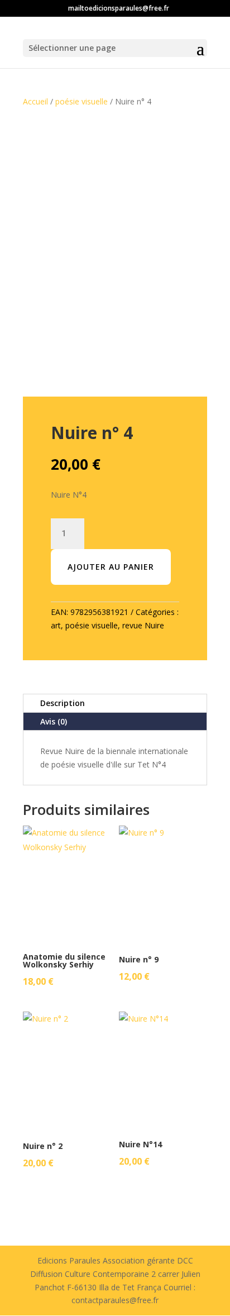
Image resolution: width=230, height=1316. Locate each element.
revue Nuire (143, 625)
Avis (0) (53, 721)
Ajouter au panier (111, 566)
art (56, 625)
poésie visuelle (81, 101)
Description (62, 703)
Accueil (35, 101)
